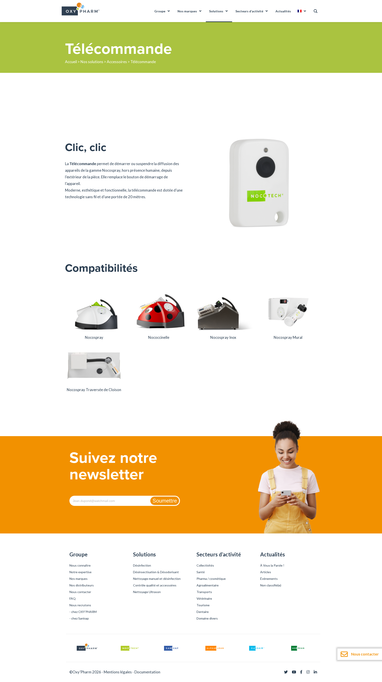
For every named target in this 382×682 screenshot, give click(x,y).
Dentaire (203, 612)
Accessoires (117, 61)
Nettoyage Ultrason (147, 592)
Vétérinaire (204, 598)
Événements (269, 578)
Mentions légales (118, 672)
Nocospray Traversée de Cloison (94, 389)
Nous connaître (80, 565)
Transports (204, 592)
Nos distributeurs (81, 585)
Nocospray (94, 337)
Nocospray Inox (223, 337)
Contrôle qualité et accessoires (154, 585)
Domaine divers (207, 618)
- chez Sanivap (79, 618)
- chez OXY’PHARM (83, 612)
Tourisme (203, 605)
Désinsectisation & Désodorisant (156, 572)
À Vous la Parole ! (272, 565)
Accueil (71, 61)
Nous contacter (80, 592)
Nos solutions (91, 61)
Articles (265, 572)
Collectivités (205, 565)
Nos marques (78, 578)
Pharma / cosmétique (211, 578)
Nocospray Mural (288, 337)
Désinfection (142, 565)
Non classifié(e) (270, 585)
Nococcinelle (158, 337)
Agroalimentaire (208, 585)
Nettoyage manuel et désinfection (157, 578)
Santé (201, 572)
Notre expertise (80, 572)
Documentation (147, 672)
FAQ (72, 598)
